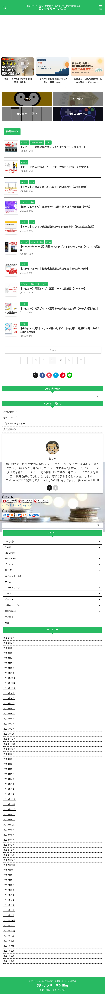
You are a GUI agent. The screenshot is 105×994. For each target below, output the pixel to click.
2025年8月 (9, 698)
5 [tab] (51, 88)
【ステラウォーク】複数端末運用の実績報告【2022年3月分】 (54, 268)
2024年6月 (9, 769)
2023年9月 (9, 814)
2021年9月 (8, 935)
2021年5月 (8, 955)
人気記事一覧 (10, 429)
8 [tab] (60, 88)
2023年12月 (9, 799)
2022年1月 (8, 915)
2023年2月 (9, 849)
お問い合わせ (10, 411)
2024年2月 (9, 789)
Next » (53, 350)
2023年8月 (9, 819)
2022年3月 (9, 905)
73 (81, 360)
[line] (69, 375)
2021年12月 (9, 920)
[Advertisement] (52, 35)
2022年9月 (9, 875)
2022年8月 (9, 880)
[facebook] (42, 375)
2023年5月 (9, 834)
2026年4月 (9, 658)
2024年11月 (9, 743)
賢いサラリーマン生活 (52, 8)
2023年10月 (9, 809)
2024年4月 (9, 779)
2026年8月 (9, 638)
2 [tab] (43, 88)
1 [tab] (41, 88)
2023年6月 (9, 829)
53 (60, 360)
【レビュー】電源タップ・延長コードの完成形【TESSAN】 (53, 288)
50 (36, 360)
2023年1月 (8, 855)
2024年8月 (9, 759)
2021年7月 (8, 945)
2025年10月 (9, 688)
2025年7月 (8, 703)
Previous (3, 69)
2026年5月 (9, 653)
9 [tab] (62, 88)
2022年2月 (9, 910)
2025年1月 (8, 733)
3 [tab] (46, 88)
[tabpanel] (17, 71)
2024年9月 (9, 754)
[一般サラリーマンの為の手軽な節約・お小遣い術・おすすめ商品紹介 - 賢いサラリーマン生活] (56, 375)
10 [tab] (65, 88)
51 (44, 360)
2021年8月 (8, 940)
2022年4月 (9, 900)
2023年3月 (9, 844)
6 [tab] (54, 88)
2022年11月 (9, 865)
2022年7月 (8, 885)
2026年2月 (9, 668)
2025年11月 (9, 683)
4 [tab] (49, 88)
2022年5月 (9, 895)
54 (69, 360)
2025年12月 (9, 678)
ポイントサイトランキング (17, 505)
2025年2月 (9, 728)
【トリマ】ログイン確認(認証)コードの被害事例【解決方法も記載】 (58, 226)
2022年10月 (9, 870)
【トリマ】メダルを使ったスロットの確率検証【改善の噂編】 (54, 186)
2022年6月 (9, 890)
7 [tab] (57, 88)
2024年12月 (9, 738)
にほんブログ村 (11, 519)
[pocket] (49, 375)
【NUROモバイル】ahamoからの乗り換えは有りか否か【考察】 (55, 206)
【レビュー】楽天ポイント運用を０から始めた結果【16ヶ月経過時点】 (59, 308)
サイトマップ (10, 417)
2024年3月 (9, 784)
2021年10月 (9, 930)
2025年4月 (9, 718)
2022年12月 (9, 860)
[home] (55, 488)
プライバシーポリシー (14, 423)
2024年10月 (9, 749)
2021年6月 (8, 950)
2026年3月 (9, 663)
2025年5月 (9, 713)
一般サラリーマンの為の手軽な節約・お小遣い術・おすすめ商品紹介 (52, 981)
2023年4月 (9, 839)
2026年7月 (8, 643)
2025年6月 (9, 708)
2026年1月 (8, 673)
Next (101, 69)
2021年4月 (8, 960)
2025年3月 (9, 723)
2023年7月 (8, 824)
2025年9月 (9, 693)
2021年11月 (9, 925)
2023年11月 (9, 804)
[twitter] (35, 375)
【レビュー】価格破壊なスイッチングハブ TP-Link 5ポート (53, 147)
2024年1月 (8, 794)
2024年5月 (9, 774)
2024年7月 (8, 764)
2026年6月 (9, 648)
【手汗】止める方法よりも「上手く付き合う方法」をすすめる (54, 166)
